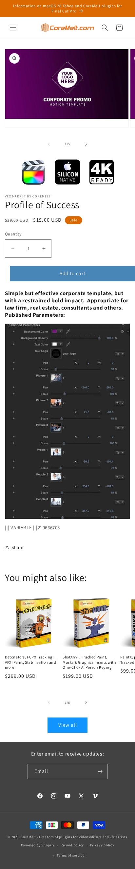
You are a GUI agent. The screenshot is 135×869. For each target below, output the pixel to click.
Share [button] (17, 547)
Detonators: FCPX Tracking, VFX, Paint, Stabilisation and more (30, 662)
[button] (13, 27)
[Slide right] (86, 144)
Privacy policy (102, 845)
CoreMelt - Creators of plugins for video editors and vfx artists (74, 837)
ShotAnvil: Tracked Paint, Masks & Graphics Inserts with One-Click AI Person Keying (89, 662)
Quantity (13, 234)
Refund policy (72, 845)
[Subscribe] (100, 771)
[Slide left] (49, 144)
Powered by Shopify (38, 845)
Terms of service (70, 855)
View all (67, 725)
